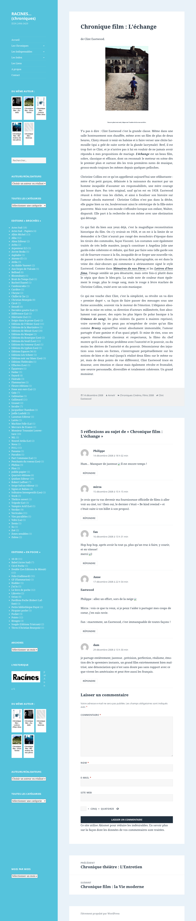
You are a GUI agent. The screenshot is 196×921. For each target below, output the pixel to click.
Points (14, 617)
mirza (97, 487)
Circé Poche (17, 565)
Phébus (15, 465)
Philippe (99, 451)
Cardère (16, 289)
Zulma (14, 537)
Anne (97, 577)
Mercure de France (22, 427)
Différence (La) (19, 313)
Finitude (16, 379)
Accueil (15, 39)
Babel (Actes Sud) (21, 562)
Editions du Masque (22, 334)
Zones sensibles (19, 533)
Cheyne (15, 293)
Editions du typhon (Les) (24, 348)
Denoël (15, 306)
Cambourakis (18, 286)
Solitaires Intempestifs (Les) (26, 492)
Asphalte (16, 255)
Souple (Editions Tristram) (25, 624)
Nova (14, 444)
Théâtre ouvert (19, 499)
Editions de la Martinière (25, 327)
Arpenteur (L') (19, 248)
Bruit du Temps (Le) (22, 279)
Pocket (15, 614)
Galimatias (17, 396)
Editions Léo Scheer (22, 354)
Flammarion (18, 382)
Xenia (14, 523)
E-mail (86, 777)
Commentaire (91, 714)
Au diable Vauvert (21, 265)
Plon (13, 468)
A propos (16, 69)
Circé (14, 303)
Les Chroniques (19, 45)
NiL (13, 437)
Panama (15, 451)
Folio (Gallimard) (20, 576)
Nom (85, 762)
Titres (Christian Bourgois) (25, 627)
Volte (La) (16, 520)
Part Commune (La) (22, 458)
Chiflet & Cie (18, 296)
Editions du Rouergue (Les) (26, 337)
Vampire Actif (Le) (21, 506)
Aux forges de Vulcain (23, 268)
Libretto (16, 593)
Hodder (15, 583)
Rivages (15, 620)
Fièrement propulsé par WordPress (100, 913)
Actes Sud (16, 227)
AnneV (111, 395)
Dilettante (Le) (19, 317)
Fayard (15, 375)
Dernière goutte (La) (22, 310)
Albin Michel (18, 234)
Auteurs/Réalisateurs (26, 176)
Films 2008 (148, 395)
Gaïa (13, 392)
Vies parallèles (19, 516)
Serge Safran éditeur (22, 485)
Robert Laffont (19, 482)
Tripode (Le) (18, 502)
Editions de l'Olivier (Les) (25, 323)
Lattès (14, 420)
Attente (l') (17, 258)
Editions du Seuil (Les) (23, 341)
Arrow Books (18, 251)
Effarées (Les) (19, 365)
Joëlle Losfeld (18, 413)
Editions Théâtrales (22, 361)
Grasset (15, 403)
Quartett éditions (20, 475)
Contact (15, 75)
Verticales (16, 513)
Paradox (16, 454)
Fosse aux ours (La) (21, 389)
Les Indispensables (21, 51)
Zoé (13, 530)
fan (95, 532)
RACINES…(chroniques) (23, 16)
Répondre (89, 473)
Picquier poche (19, 610)
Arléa (14, 244)
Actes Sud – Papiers (22, 231)
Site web (86, 792)
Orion (14, 596)
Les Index (16, 57)
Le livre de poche (20, 589)
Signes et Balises (20, 489)
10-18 (14, 559)
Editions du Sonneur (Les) (25, 344)
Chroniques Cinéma (130, 395)
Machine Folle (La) (21, 423)
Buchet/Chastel (19, 282)
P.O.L (14, 447)
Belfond (15, 272)
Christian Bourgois (21, 299)
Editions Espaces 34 (22, 351)
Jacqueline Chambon (22, 409)
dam (96, 645)
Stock (14, 495)
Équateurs (17, 368)
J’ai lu (14, 586)
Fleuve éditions (19, 385)
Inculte (15, 406)
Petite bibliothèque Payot (25, 607)
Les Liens (16, 63)
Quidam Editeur (20, 478)
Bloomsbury (18, 275)
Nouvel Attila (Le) (21, 440)
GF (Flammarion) (20, 579)
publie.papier (18, 471)
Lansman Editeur (20, 416)
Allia (14, 237)
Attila (14, 262)
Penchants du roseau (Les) (25, 461)
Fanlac (15, 372)
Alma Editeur (18, 241)
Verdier (15, 509)
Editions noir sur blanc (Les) (26, 358)
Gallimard (17, 399)
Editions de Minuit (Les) (24, 330)
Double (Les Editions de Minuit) (28, 569)
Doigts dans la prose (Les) (25, 320)
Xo (12, 526)
